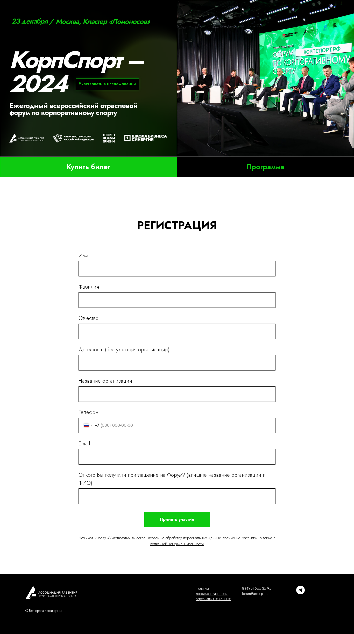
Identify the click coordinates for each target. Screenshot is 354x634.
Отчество (88, 318)
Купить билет (88, 167)
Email (84, 443)
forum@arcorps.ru (255, 593)
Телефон (88, 412)
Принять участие (177, 519)
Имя (83, 255)
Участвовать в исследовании (107, 84)
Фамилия (89, 287)
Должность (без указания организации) (124, 349)
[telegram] (300, 593)
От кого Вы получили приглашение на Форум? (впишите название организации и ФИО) (172, 479)
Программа (265, 167)
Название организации (105, 381)
